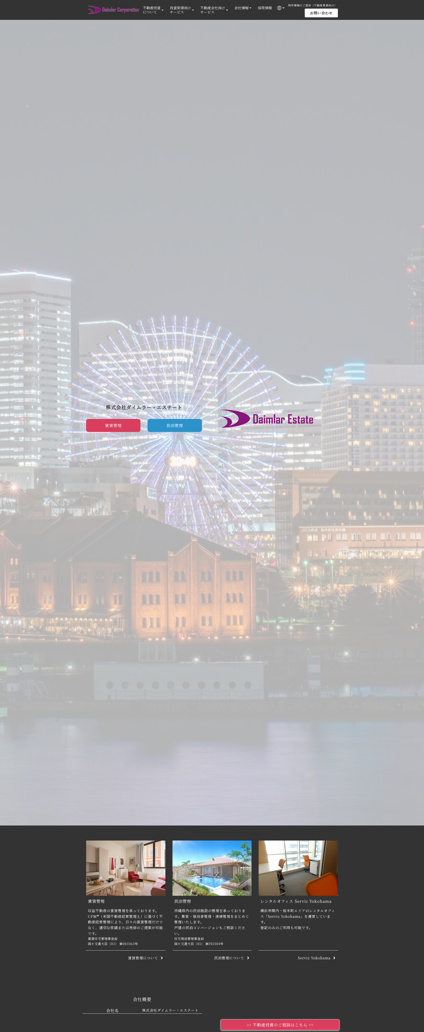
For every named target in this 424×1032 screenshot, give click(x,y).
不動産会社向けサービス (212, 10)
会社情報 (241, 8)
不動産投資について (152, 10)
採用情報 (265, 8)
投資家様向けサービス (180, 10)
